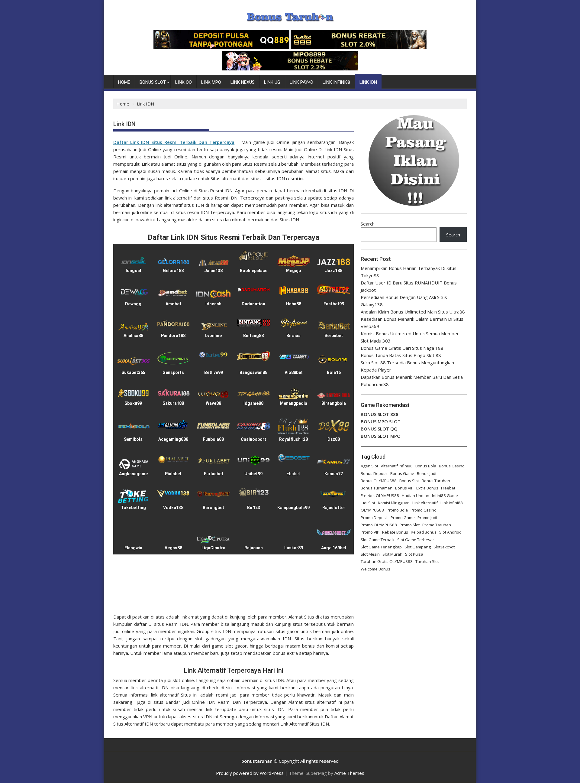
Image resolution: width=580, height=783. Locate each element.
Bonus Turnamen (376, 488)
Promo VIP (370, 532)
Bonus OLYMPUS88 (379, 480)
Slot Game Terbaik (378, 539)
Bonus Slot (153, 82)
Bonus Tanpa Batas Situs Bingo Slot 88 (401, 355)
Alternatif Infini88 (397, 466)
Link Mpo (211, 82)
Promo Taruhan (436, 525)
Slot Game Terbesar (415, 539)
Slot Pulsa (414, 554)
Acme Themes (349, 773)
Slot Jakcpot (444, 547)
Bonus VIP (404, 488)
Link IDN (368, 82)
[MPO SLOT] (290, 69)
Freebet (448, 488)
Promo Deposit (374, 517)
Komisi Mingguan (394, 502)
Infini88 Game (445, 495)
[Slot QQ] (221, 47)
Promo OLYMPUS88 (379, 525)
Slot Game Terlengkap (381, 547)
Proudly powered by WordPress (250, 773)
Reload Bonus (424, 532)
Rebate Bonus (395, 532)
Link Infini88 (336, 82)
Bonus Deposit (374, 473)
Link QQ (183, 82)
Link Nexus (242, 82)
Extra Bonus (427, 488)
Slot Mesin (370, 554)
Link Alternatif (425, 502)
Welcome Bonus (375, 569)
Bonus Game (402, 473)
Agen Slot (369, 466)
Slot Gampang (417, 547)
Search (368, 224)
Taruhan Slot (427, 561)
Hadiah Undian (415, 495)
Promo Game (403, 517)
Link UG (272, 82)
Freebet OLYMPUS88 (380, 495)
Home (124, 82)
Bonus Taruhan (436, 480)
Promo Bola (397, 510)
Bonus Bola (425, 466)
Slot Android (450, 532)
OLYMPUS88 (372, 510)
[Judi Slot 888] (359, 47)
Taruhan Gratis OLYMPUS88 (387, 561)
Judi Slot (368, 502)
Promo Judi (427, 517)
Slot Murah (392, 554)
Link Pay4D (301, 82)
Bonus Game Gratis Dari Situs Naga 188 (402, 348)
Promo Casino (424, 510)
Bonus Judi (426, 473)
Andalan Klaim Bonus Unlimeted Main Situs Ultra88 (413, 312)
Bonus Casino (452, 466)
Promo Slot (410, 525)
